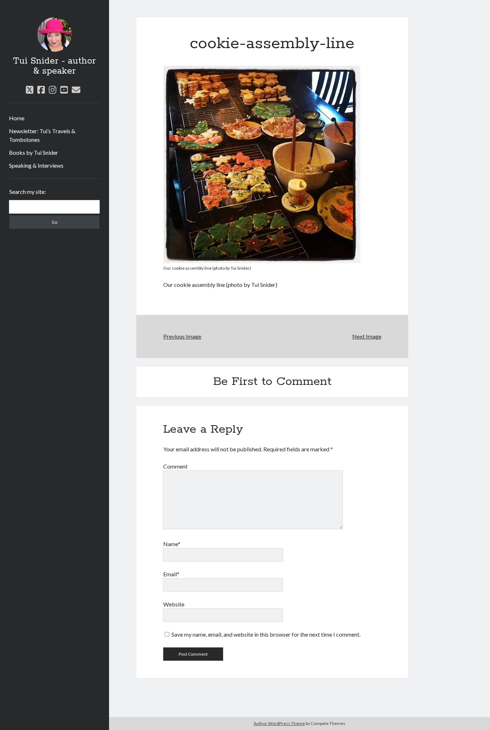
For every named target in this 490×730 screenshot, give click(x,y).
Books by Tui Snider (33, 152)
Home (16, 118)
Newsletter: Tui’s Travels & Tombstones (42, 135)
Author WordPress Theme (279, 723)
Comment (175, 466)
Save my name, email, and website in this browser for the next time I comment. (266, 634)
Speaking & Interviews (36, 165)
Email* (171, 574)
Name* (171, 543)
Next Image (366, 336)
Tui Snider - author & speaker (54, 66)
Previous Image (182, 336)
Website (173, 604)
